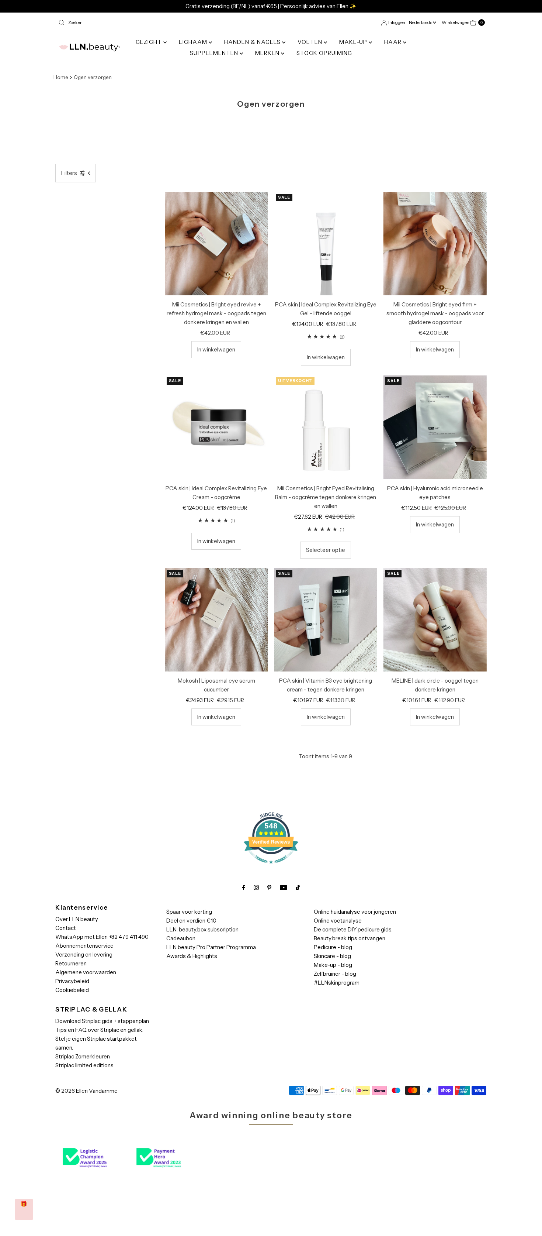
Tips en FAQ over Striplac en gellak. (99, 1029)
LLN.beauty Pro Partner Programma (211, 947)
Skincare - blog (332, 955)
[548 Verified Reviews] (271, 867)
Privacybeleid (72, 981)
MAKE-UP (354, 41)
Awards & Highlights (191, 955)
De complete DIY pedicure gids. (353, 929)
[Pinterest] (269, 887)
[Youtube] (283, 887)
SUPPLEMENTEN (215, 52)
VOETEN (311, 41)
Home (60, 77)
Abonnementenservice (84, 945)
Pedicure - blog (333, 947)
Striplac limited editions (84, 1065)
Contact (65, 927)
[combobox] (161, 22)
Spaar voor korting (189, 911)
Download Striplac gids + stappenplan (102, 1020)
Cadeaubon (180, 938)
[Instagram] (256, 887)
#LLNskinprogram (336, 982)
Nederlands (421, 22)
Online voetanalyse (338, 920)
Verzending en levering (83, 954)
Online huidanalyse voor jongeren (355, 911)
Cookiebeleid (72, 989)
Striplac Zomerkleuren (82, 1056)
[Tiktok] (298, 887)
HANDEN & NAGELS (253, 41)
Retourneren (71, 963)
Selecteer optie (325, 549)
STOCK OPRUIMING (324, 52)
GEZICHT (149, 41)
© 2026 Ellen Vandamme (86, 1090)
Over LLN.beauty (76, 919)
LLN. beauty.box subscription (202, 929)
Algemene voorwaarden (85, 972)
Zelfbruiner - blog (335, 973)
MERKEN (268, 52)
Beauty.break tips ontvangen (349, 938)
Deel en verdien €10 (191, 920)
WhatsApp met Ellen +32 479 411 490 (102, 936)
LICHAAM (194, 41)
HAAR (393, 41)
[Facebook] (243, 887)
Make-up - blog (333, 964)
